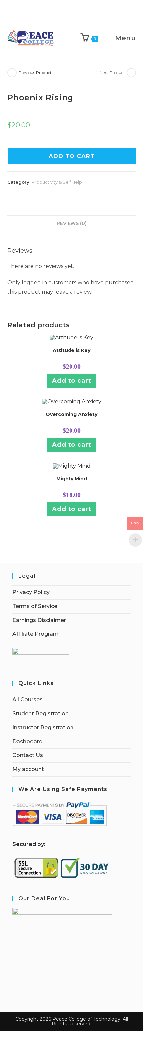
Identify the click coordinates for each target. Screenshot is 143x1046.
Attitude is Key (71, 350)
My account (28, 769)
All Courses (27, 699)
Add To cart (72, 156)
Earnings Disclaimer (39, 620)
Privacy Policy (31, 592)
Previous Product (35, 72)
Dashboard (27, 741)
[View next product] (131, 72)
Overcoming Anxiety (71, 414)
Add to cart (71, 380)
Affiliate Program (35, 634)
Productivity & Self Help (57, 182)
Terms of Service (34, 606)
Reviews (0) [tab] (72, 223)
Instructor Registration (42, 727)
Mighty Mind (71, 479)
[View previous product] (12, 72)
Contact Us (27, 755)
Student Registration (40, 713)
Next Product (112, 72)
